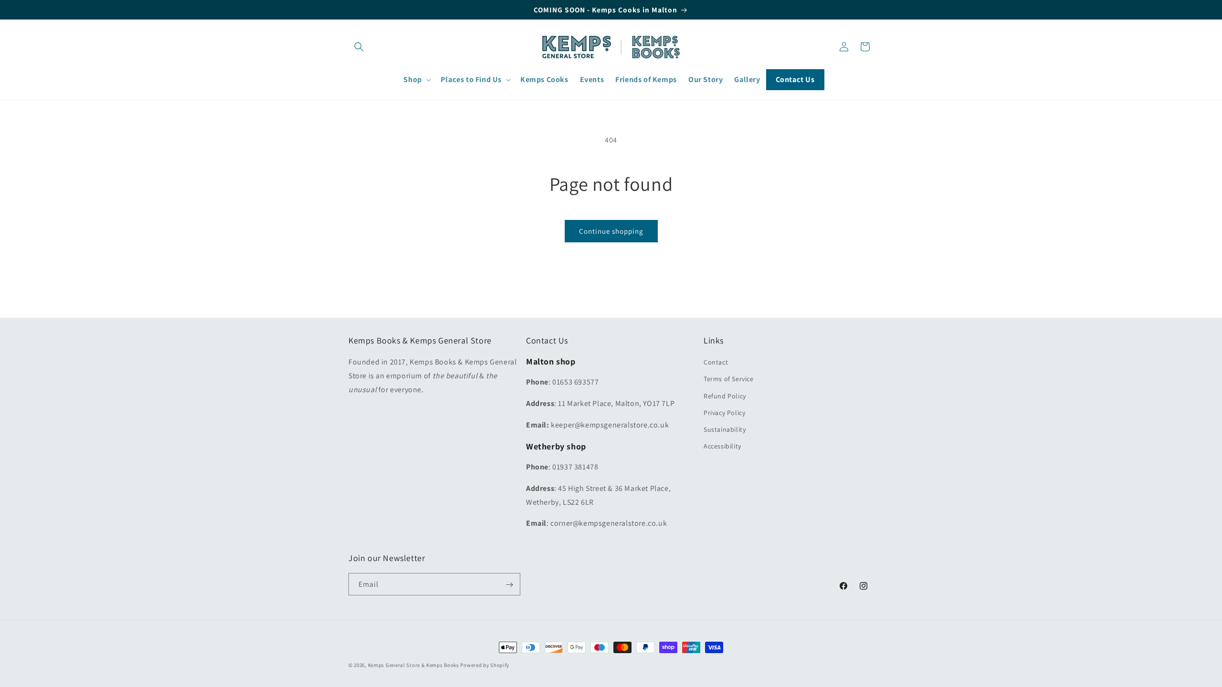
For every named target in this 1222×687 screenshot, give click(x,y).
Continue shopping (611, 231)
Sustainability (725, 430)
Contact (716, 362)
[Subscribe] (509, 584)
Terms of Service (729, 379)
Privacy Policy (724, 412)
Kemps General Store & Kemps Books (413, 665)
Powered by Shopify (484, 665)
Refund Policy (725, 396)
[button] (358, 46)
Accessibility (722, 446)
